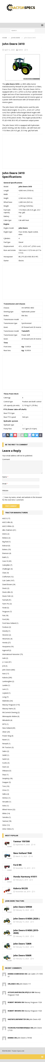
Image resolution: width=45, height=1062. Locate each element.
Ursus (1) (5, 790)
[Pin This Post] (15, 435)
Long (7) (5, 697)
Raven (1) (5, 739)
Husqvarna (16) (8, 646)
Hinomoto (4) (7, 639)
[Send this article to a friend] (19, 435)
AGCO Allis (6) (7, 522)
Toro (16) (5, 786)
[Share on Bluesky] (37, 435)
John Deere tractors (14, 901)
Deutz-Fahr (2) (7, 596)
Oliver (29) (6, 732)
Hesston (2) (6, 635)
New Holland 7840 (22, 853)
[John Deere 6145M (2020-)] (7, 920)
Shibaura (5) (6, 771)
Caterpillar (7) (7, 565)
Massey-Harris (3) (8, 708)
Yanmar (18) (6, 821)
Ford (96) (5, 619)
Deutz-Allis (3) (7, 592)
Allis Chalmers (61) (9, 530)
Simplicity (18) (7, 778)
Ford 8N (17, 864)
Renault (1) (6, 743)
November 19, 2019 (22, 868)
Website (5, 490)
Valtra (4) (5, 794)
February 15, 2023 (22, 922)
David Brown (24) (8, 584)
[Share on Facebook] (4, 435)
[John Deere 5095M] (7, 909)
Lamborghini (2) (8, 681)
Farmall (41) (6, 600)
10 (34, 844)
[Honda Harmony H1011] (7, 878)
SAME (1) (5, 755)
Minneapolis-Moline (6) (10, 716)
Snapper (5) (6, 782)
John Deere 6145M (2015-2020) (26, 931)
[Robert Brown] (4, 1003)
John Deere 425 (35, 1019)
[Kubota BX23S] (7, 890)
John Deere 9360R (22, 955)
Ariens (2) (5, 534)
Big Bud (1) (6, 542)
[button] (41, 25)
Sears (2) (5, 767)
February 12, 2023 (22, 958)
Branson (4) (6, 553)
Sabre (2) (5, 751)
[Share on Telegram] (33, 435)
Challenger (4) (7, 569)
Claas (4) (5, 573)
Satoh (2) (5, 759)
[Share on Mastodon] (30, 435)
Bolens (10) (6, 549)
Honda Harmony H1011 (25, 876)
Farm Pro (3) (7, 604)
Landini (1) (6, 685)
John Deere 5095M (22, 906)
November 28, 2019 (22, 891)
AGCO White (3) (8, 526)
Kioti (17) (5, 673)
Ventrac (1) (6, 798)
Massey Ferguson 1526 (33, 1002)
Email (4, 484)
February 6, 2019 (21, 880)
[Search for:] (22, 30)
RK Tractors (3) (8, 747)
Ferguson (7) (7, 611)
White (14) (6, 813)
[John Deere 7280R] (7, 945)
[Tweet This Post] (8, 435)
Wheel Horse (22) (8, 809)
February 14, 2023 (22, 947)
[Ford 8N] (7, 867)
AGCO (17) (6, 518)
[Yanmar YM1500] (7, 843)
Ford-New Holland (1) (10, 623)
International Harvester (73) (12, 654)
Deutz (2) (5, 588)
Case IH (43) (6, 561)
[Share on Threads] (40, 435)
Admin (20, 50)
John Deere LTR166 (24, 1038)
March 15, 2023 (21, 856)
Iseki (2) (5, 658)
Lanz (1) (5, 689)
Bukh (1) (5, 557)
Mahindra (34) (7, 701)
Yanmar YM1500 (21, 841)
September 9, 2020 (22, 844)
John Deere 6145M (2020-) (26, 918)
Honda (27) (6, 642)
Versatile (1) (6, 802)
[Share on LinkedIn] (11, 435)
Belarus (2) (6, 538)
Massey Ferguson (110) (11, 705)
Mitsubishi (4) (7, 720)
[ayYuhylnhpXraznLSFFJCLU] (4, 993)
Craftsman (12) (8, 577)
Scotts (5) (5, 763)
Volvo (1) (5, 806)
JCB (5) (4, 666)
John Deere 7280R (22, 943)
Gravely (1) (6, 631)
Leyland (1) (6, 693)
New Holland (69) (8, 728)
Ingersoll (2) (6, 650)
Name (4, 477)
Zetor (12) (6, 825)
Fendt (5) (5, 608)
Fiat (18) (5, 615)
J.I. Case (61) (6, 662)
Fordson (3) (6, 627)
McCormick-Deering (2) (11, 712)
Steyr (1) (5, 774)
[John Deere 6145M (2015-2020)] (7, 932)
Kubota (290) (7, 677)
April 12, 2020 (9, 50)
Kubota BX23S (20, 888)
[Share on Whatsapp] (26, 435)
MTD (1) (5, 724)
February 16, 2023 (22, 910)
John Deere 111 (25, 984)
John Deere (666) (8, 670)
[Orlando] (4, 985)
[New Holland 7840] (7, 855)
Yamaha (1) (6, 817)
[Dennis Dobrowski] (4, 975)
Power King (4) (7, 736)
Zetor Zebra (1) (8, 829)
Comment (6, 459)
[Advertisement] (23, 17)
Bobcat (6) (6, 545)
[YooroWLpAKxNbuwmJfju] (4, 1029)
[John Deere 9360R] (7, 957)
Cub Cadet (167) (8, 580)
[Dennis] (4, 1039)
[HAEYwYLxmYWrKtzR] (4, 1020)
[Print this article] (22, 435)
